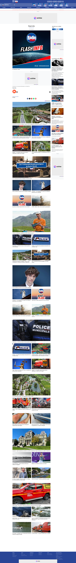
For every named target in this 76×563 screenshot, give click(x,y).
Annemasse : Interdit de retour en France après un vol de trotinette (57, 88)
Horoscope (64, 7)
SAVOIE (19, 9)
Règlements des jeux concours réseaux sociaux (59, 554)
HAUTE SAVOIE (15, 9)
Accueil (4, 7)
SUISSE (25, 9)
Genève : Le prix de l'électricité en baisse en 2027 (57, 117)
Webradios (29, 7)
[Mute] (14, 4)
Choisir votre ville (61, 9)
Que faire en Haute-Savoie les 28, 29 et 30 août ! (57, 134)
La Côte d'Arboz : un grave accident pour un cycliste (57, 146)
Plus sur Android (49, 554)
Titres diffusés (14, 555)
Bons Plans (13, 7)
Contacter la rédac (24, 555)
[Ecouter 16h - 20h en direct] (57, 29)
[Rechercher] (63, 1)
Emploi (72, 7)
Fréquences (14, 556)
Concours (47, 7)
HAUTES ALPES (29, 9)
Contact (13, 553)
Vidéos (55, 7)
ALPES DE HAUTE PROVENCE (37, 9)
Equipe (13, 554)
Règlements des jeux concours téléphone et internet (59, 559)
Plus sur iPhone (49, 553)
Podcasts (38, 7)
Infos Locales (23, 554)
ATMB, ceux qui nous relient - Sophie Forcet (57, 103)
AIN (22, 9)
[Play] (1, 4)
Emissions (31, 554)
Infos (21, 7)
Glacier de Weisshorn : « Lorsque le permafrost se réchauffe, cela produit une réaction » (57, 69)
